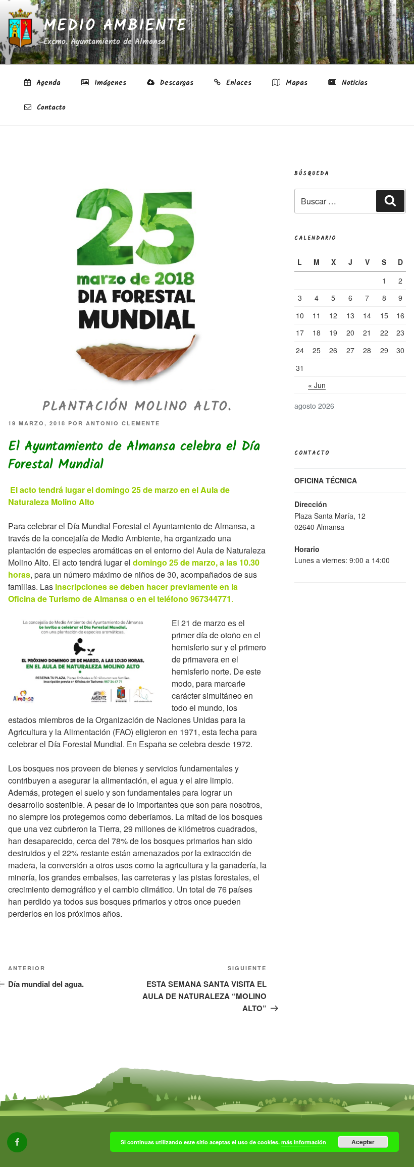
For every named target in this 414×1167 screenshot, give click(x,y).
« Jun (317, 385)
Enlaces (237, 82)
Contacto (50, 107)
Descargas (175, 82)
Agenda (47, 82)
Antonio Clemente (123, 423)
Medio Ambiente (115, 26)
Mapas (295, 82)
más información (303, 1142)
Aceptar (363, 1141)
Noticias (353, 82)
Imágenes (108, 82)
